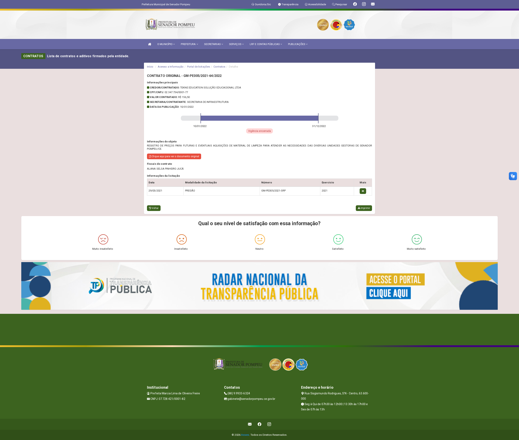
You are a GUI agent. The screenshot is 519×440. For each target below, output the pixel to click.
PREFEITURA (188, 44)
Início (150, 66)
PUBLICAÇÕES (297, 44)
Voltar (155, 208)
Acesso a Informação (170, 66)
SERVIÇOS (235, 44)
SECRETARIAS (212, 44)
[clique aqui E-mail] (249, 424)
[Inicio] (149, 44)
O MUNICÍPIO (165, 44)
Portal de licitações (198, 66)
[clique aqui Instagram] (269, 424)
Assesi (245, 434)
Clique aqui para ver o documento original (175, 156)
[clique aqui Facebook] (259, 424)
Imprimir (365, 208)
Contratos (219, 66)
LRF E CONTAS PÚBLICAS (265, 44)
